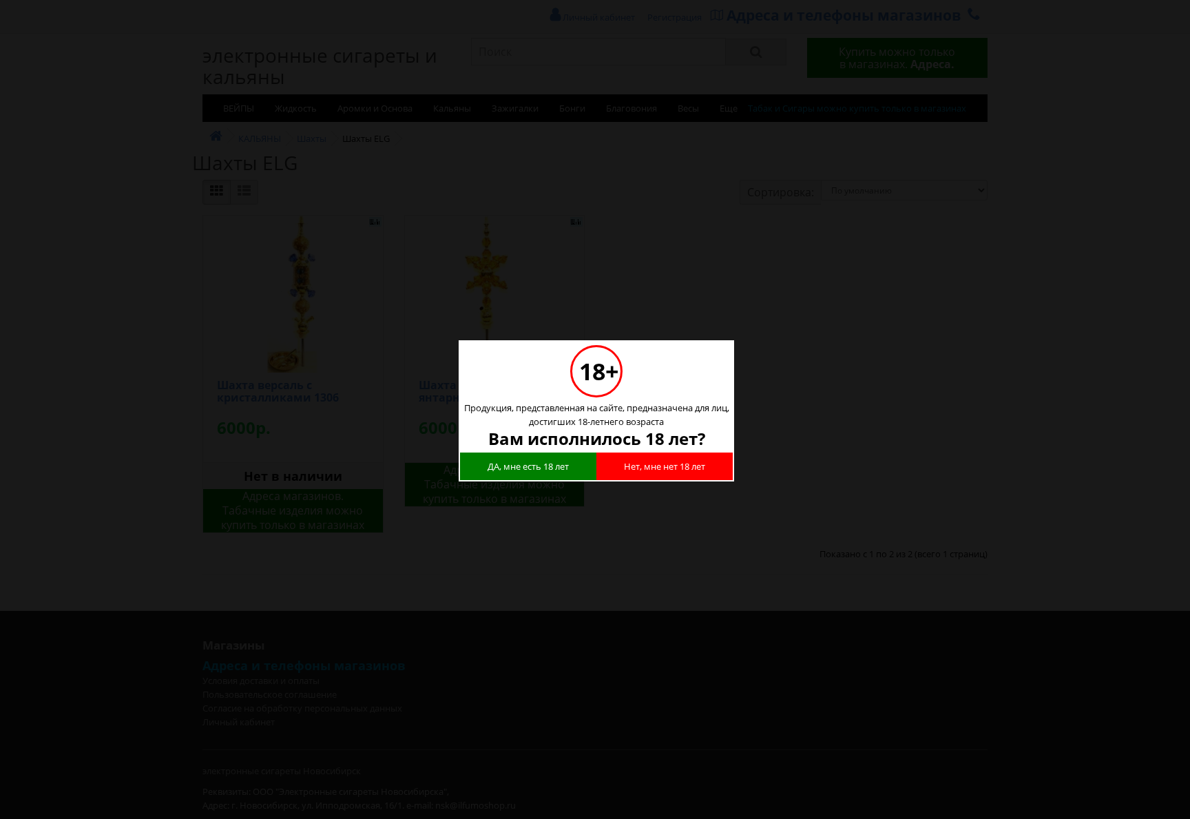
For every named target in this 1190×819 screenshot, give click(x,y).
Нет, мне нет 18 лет (664, 466)
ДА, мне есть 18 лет (528, 466)
